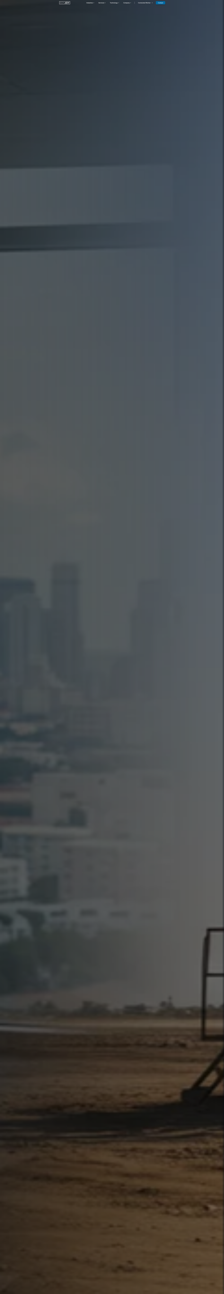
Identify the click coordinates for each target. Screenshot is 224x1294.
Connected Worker (144, 3)
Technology (114, 3)
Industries (89, 3)
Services (101, 3)
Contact (160, 3)
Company (126, 3)
